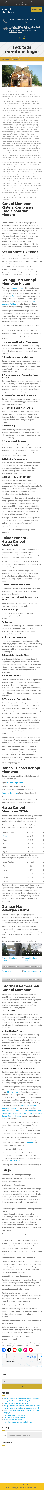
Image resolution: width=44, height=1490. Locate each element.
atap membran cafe (13, 104)
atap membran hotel (8, 106)
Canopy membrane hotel (24, 136)
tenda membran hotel (28, 183)
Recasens (14, 793)
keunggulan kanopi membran (22, 174)
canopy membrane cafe (24, 132)
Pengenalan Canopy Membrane (14, 1415)
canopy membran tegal (31, 127)
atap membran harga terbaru (31, 104)
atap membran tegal (32, 118)
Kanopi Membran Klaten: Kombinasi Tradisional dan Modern (17, 209)
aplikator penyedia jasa (28, 94)
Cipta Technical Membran (22, 1485)
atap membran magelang (22, 108)
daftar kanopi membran (22, 150)
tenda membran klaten (22, 185)
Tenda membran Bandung (10, 181)
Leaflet (40, 1365)
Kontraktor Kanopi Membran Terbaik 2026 (18, 1422)
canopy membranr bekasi (23, 146)
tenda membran (19, 178)
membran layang (26, 176)
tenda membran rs (8, 193)
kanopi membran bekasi (28, 162)
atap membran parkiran (31, 111)
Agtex (5, 836)
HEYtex (10, 782)
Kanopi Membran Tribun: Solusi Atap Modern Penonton (22, 1406)
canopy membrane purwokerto (25, 141)
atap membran (16, 99)
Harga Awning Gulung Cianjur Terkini (16, 1403)
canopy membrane (8, 129)
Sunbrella (6, 793)
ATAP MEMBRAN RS (27, 113)
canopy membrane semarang (25, 143)
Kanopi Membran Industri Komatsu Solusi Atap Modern (22, 1399)
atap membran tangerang (15, 118)
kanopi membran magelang (23, 167)
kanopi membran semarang (27, 169)
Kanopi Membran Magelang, (13, 1113)
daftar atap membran (24, 148)
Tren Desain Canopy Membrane (14, 1417)
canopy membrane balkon (24, 129)
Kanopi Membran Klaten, (11, 1116)
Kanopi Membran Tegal (33, 1113)
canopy (36, 122)
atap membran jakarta (24, 106)
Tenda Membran (32, 92)
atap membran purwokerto (11, 113)
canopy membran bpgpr (10, 125)
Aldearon (16, 94)
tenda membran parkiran (11, 190)
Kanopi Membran (6, 59)
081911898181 (15, 1161)
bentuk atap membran (20, 120)
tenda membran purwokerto (29, 190)
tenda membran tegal (24, 197)
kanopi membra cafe (21, 160)
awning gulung (6, 120)
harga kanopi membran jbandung (20, 155)
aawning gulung (7, 94)
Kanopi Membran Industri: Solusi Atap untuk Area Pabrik (22, 1408)
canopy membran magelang (28, 125)
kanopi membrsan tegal (25, 171)
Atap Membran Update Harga (13, 1420)
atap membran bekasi (23, 101)
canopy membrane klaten (23, 139)
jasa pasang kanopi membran (22, 157)
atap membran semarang (22, 115)
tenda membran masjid (17, 188)
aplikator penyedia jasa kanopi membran (15, 97)
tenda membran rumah (23, 193)
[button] (22, 1360)
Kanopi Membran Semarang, (31, 1111)
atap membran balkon (29, 99)
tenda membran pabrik (34, 188)
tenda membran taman (24, 195)
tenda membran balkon (33, 178)
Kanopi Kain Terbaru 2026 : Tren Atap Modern (19, 1401)
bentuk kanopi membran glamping (20, 122)
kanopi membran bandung (10, 162)
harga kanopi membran (17, 153)
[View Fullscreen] (4, 1356)
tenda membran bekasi (28, 181)
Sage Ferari (18, 782)
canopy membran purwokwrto (12, 127)
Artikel (16, 59)
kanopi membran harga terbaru (24, 164)
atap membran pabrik (14, 111)
